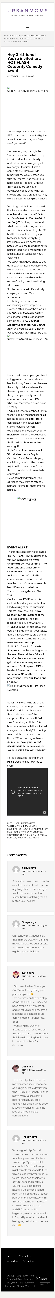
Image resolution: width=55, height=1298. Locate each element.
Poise (39, 832)
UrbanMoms (27, 12)
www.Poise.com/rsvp (20, 642)
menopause (30, 832)
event (40, 829)
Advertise (12, 1261)
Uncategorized (27, 823)
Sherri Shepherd (15, 835)
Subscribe (28, 1261)
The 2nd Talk (31, 835)
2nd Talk (25, 826)
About (10, 1256)
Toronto (21, 838)
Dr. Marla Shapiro (27, 829)
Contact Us (25, 1256)
